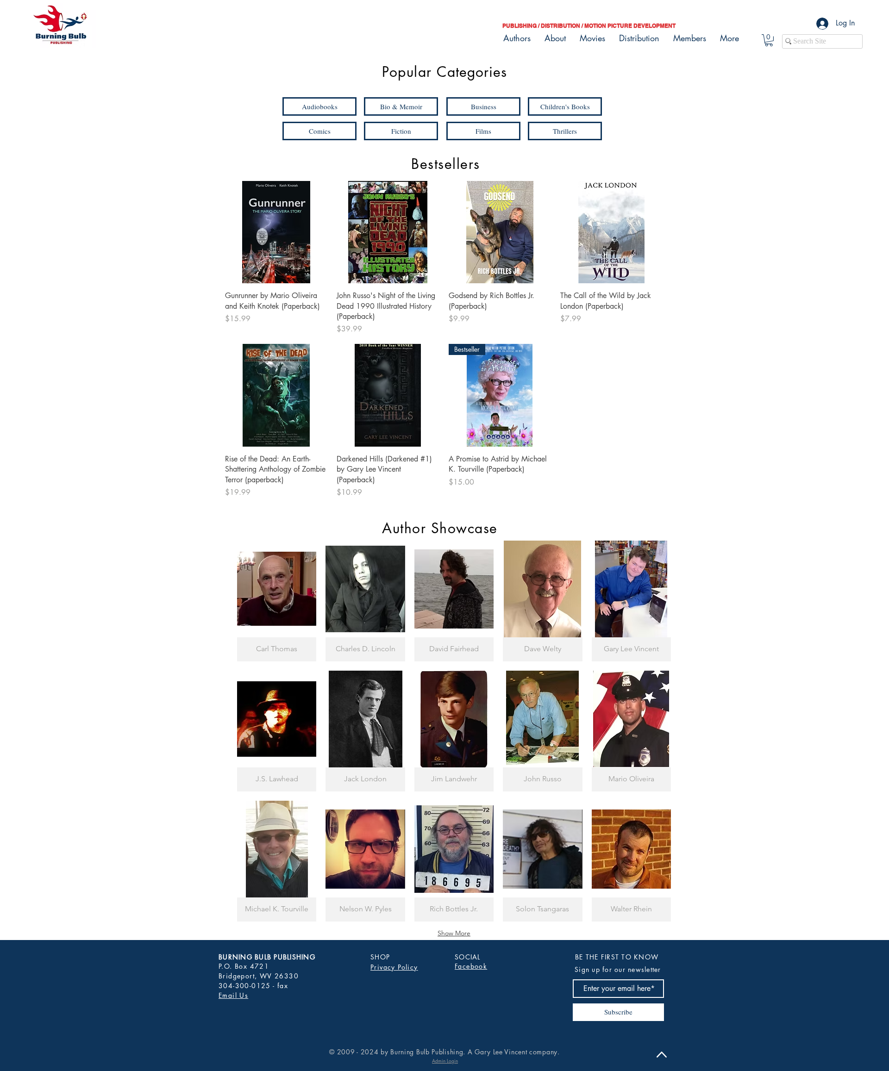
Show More (454, 933)
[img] (276, 601)
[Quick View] (276, 232)
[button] (769, 40)
